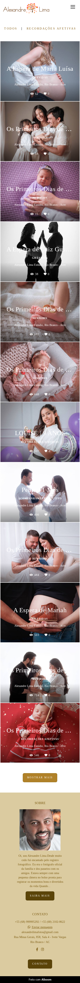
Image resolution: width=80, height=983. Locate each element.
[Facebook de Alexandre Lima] (37, 949)
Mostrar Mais (40, 777)
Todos (10, 28)
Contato (40, 964)
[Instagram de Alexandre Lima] (42, 949)
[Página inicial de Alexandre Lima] (26, 8)
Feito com (40, 979)
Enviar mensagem (42, 927)
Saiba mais (40, 895)
